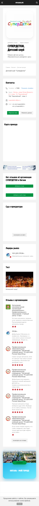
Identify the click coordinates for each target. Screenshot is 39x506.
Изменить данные (27, 113)
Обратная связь (13, 113)
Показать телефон (27, 88)
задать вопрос (24, 42)
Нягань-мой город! (12, 289)
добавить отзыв (12, 42)
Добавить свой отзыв (19, 195)
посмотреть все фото (19, 235)
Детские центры (18, 55)
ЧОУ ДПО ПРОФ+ (18, 253)
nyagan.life (19, 3)
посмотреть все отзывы (19, 440)
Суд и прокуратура (14, 206)
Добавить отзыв (19, 186)
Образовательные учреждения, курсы (19, 57)
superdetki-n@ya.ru (14, 100)
